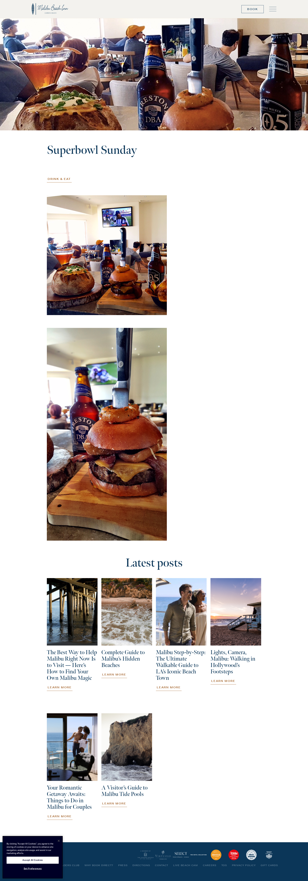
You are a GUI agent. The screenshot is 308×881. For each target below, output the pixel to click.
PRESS (123, 865)
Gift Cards (269, 865)
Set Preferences (33, 868)
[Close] (58, 840)
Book (252, 9)
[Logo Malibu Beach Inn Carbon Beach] (50, 9)
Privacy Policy (244, 865)
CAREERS (209, 865)
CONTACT (161, 865)
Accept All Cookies (32, 860)
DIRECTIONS (141, 865)
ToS (224, 865)
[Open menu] (272, 9)
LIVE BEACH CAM (185, 865)
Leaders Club (69, 865)
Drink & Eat (59, 179)
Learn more (60, 687)
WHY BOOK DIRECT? (99, 865)
